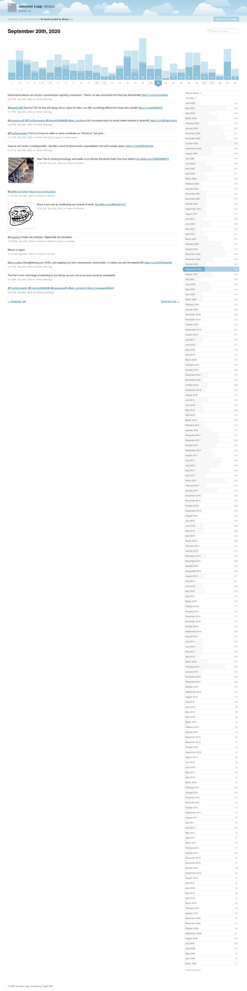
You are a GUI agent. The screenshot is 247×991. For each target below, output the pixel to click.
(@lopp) (37, 6)
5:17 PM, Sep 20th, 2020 (20, 111)
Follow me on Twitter (226, 19)
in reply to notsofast (65, 241)
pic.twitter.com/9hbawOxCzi (110, 204)
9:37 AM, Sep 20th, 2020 (20, 266)
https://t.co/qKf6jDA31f (150, 107)
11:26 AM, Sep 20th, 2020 (49, 163)
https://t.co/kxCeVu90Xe (155, 95)
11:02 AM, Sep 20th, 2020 (20, 195)
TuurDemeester (36, 120)
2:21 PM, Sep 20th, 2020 (20, 137)
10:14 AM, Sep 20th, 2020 (20, 253)
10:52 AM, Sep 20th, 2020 (49, 208)
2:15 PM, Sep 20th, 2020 (20, 150)
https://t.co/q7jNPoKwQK (139, 146)
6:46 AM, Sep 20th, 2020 (20, 292)
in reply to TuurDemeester (65, 137)
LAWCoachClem (19, 191)
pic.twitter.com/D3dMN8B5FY (152, 158)
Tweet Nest (47, 986)
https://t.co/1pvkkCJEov (42, 191)
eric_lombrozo (78, 120)
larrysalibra (16, 262)
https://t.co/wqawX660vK (100, 288)
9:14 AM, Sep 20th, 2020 (20, 279)
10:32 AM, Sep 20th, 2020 (20, 241)
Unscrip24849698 (58, 120)
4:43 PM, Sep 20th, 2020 (20, 124)
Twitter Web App (44, 99)
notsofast (15, 237)
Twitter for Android (75, 163)
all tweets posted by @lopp (54, 19)
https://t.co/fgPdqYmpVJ (163, 120)
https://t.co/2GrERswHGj (158, 262)
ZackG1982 (16, 107)
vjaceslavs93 (17, 120)
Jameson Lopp (22, 986)
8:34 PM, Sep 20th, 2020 (20, 99)
